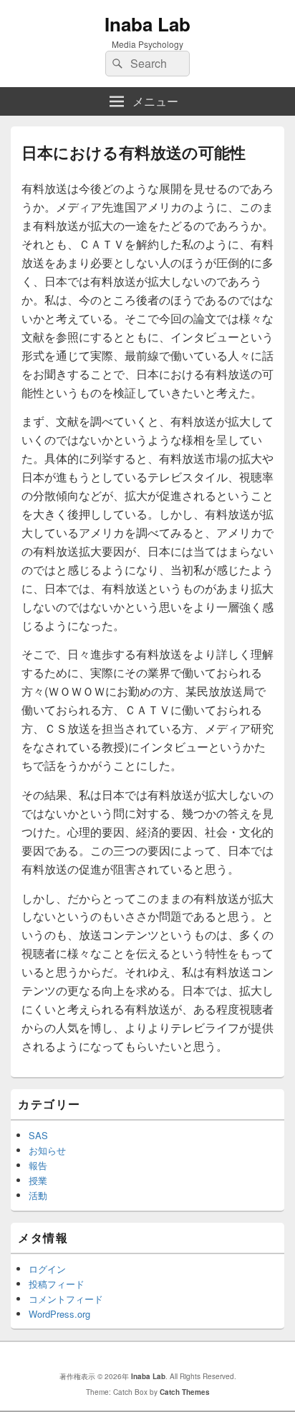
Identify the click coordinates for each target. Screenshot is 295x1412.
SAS (38, 1135)
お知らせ (47, 1150)
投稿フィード (56, 1284)
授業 (38, 1180)
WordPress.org (59, 1314)
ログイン (47, 1269)
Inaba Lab (147, 24)
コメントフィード (66, 1299)
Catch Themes (185, 1392)
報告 (38, 1165)
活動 (38, 1195)
